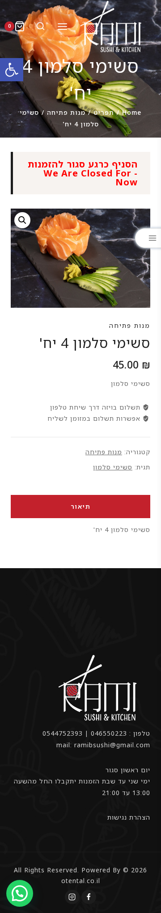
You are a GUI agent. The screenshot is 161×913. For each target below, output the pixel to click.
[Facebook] (88, 897)
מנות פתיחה (129, 325)
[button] (11, 69)
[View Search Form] (39, 27)
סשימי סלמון (112, 467)
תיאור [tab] (81, 506)
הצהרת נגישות (128, 817)
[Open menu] (62, 26)
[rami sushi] (112, 26)
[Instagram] (72, 897)
